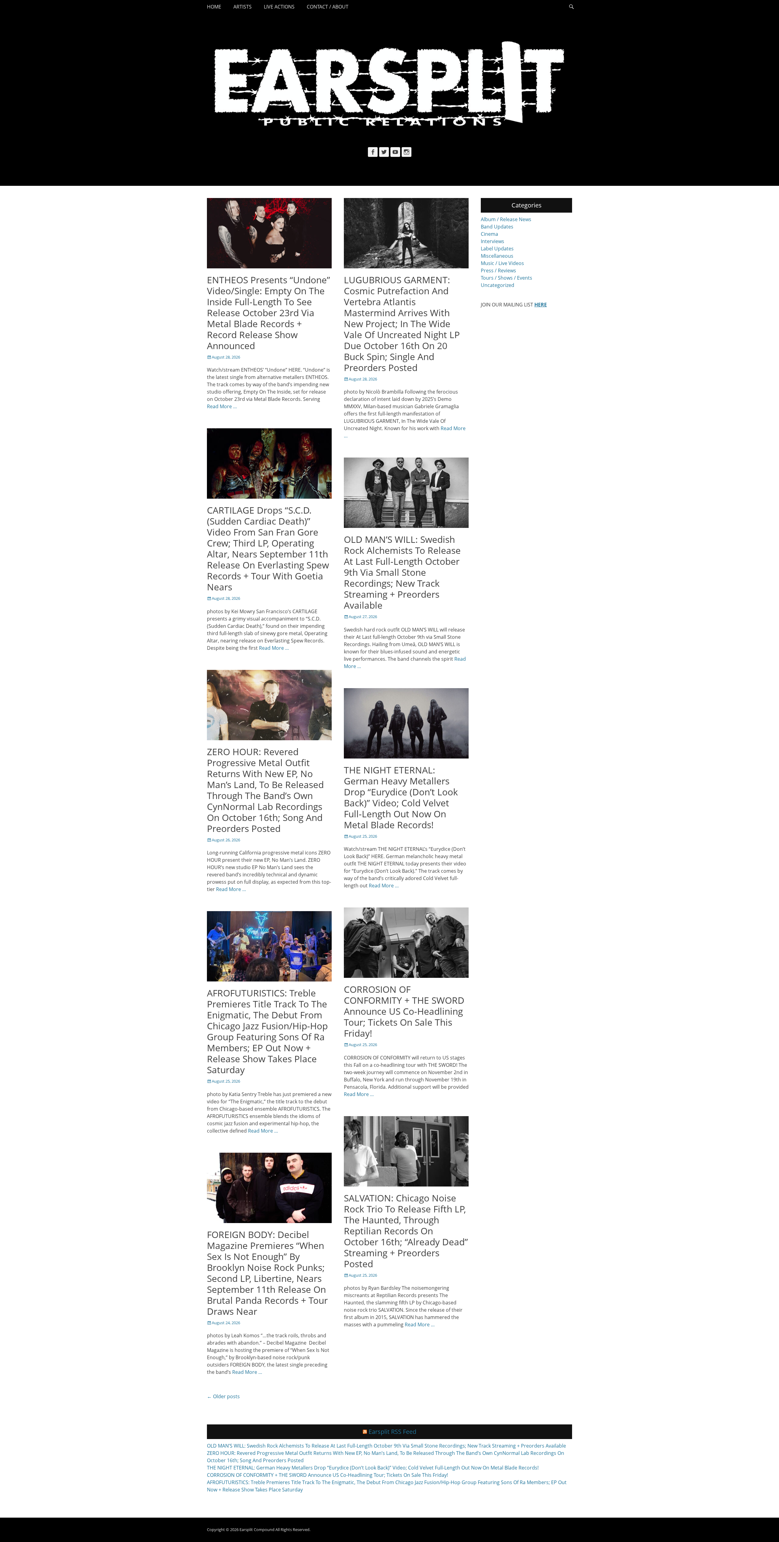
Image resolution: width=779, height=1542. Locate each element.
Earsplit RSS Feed (392, 1431)
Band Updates (497, 226)
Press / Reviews (498, 270)
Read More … (222, 406)
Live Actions (279, 6)
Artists (242, 6)
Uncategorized (497, 285)
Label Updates (497, 248)
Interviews (492, 241)
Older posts (223, 1396)
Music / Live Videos (502, 263)
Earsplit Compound (256, 1529)
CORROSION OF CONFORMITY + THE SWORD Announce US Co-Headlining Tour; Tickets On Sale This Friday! (404, 1011)
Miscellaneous (497, 256)
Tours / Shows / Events (506, 277)
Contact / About (327, 6)
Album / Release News (506, 219)
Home (214, 6)
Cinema (489, 234)
